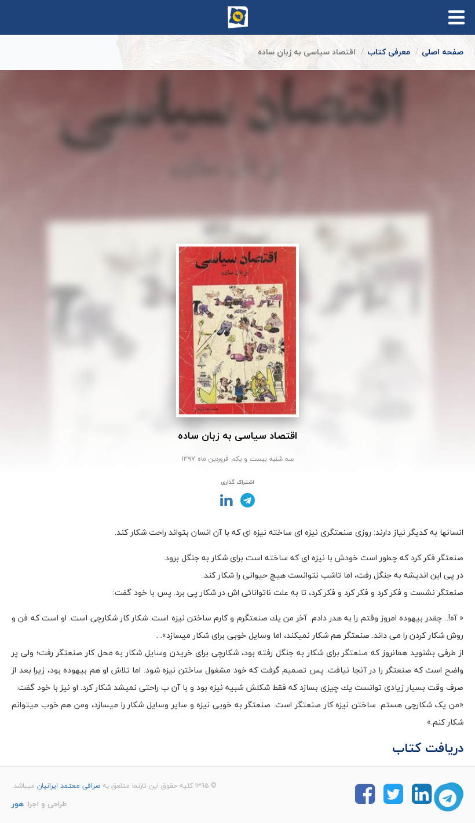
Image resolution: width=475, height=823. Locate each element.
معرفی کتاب (388, 52)
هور (18, 804)
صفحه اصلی (442, 52)
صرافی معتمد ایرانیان (68, 786)
